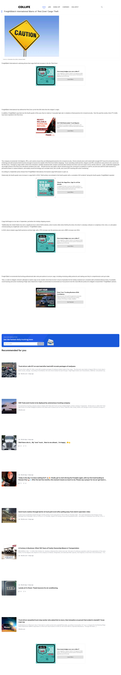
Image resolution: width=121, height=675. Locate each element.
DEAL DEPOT (75, 7)
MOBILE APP (56, 7)
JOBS (49, 7)
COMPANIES (65, 7)
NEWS (44, 7)
